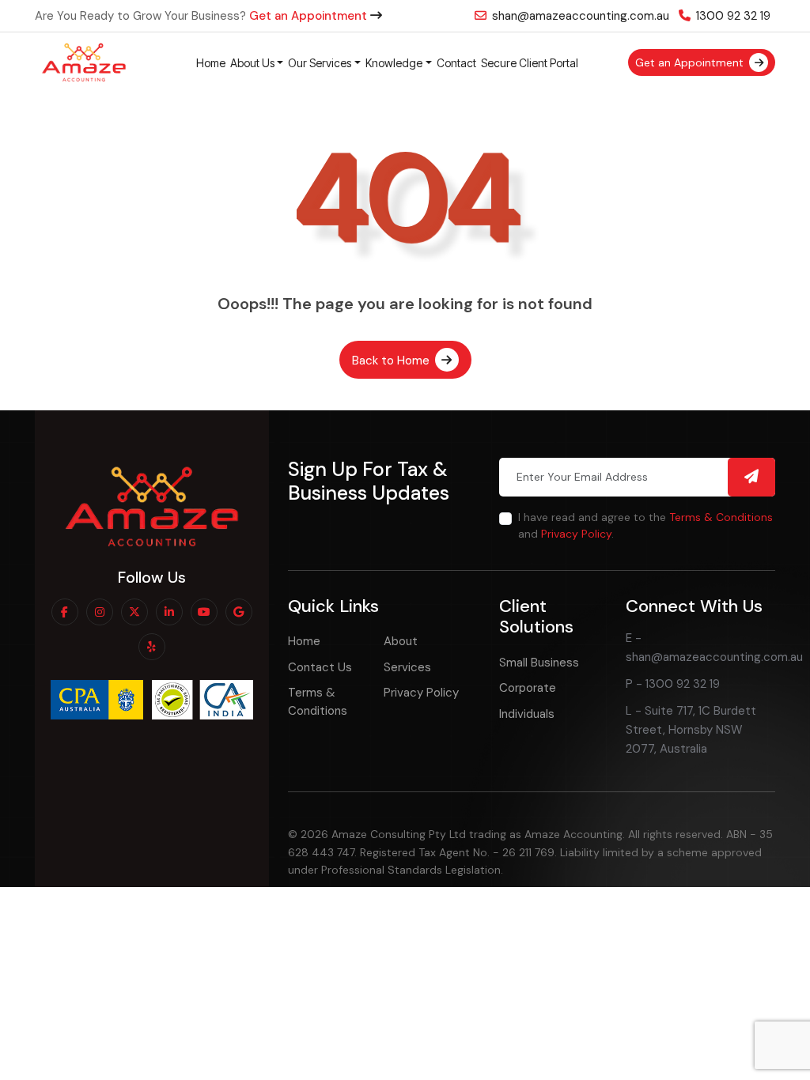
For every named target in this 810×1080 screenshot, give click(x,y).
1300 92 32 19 (731, 16)
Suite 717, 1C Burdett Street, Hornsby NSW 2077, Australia (691, 730)
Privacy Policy (576, 534)
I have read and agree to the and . (645, 525)
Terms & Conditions (721, 517)
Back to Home (392, 360)
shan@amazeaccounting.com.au (579, 16)
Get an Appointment (309, 16)
